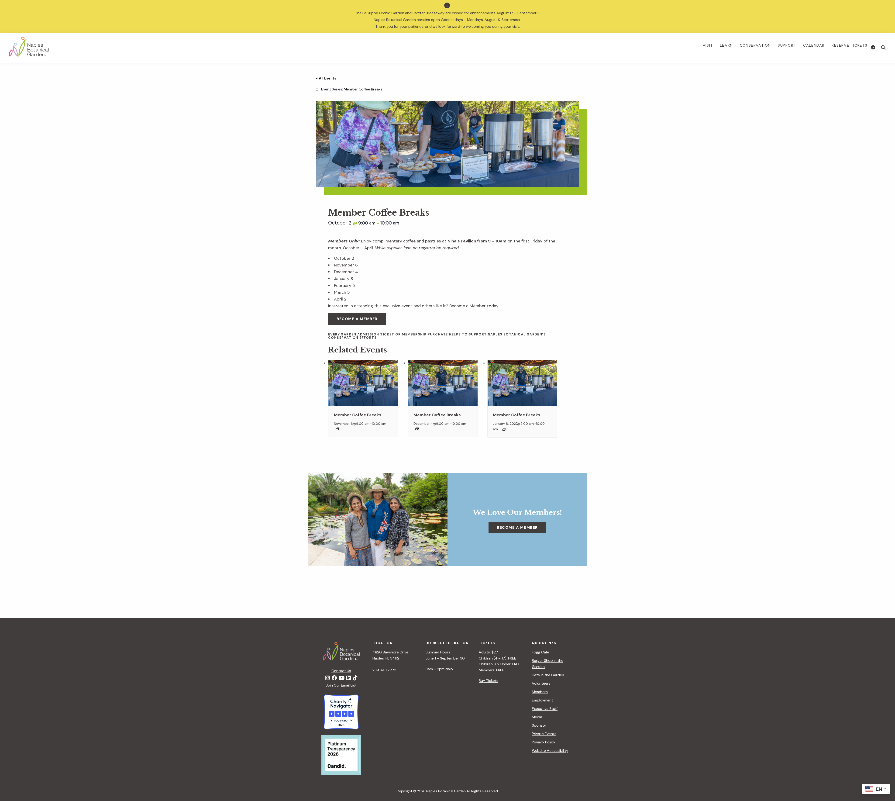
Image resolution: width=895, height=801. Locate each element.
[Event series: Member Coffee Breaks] (337, 429)
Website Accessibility (550, 750)
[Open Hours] (873, 47)
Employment (542, 700)
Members (540, 691)
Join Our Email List (341, 685)
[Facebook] (334, 678)
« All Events (326, 78)
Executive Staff (545, 708)
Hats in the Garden (548, 675)
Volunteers (541, 683)
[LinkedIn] (348, 678)
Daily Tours (566, 585)
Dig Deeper (327, 585)
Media (537, 717)
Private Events (544, 733)
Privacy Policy (543, 742)
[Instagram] (327, 678)
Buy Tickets (488, 680)
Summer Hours (438, 652)
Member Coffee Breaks (357, 415)
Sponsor (539, 725)
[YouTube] (341, 678)
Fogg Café (540, 652)
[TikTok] (355, 678)
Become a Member (357, 318)
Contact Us (341, 670)
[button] (883, 47)
